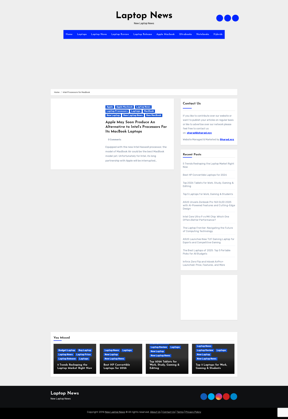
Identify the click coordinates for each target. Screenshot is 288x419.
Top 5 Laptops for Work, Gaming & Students (208, 194)
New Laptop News (133, 115)
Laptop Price (83, 354)
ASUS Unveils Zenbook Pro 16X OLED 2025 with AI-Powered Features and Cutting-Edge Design (209, 205)
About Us (155, 412)
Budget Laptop (66, 350)
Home (69, 34)
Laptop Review (120, 34)
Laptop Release (142, 34)
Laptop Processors (117, 111)
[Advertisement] (144, 68)
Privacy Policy (193, 412)
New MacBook (153, 115)
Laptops (82, 34)
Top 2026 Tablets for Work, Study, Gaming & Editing (164, 365)
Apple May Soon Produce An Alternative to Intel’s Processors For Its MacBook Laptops (136, 127)
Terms (180, 412)
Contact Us (168, 412)
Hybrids (217, 34)
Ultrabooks (185, 34)
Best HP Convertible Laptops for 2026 (205, 174)
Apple (110, 107)
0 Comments (114, 139)
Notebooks (202, 34)
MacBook (149, 111)
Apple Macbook (165, 34)
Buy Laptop (85, 350)
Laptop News (144, 15)
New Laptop (113, 115)
